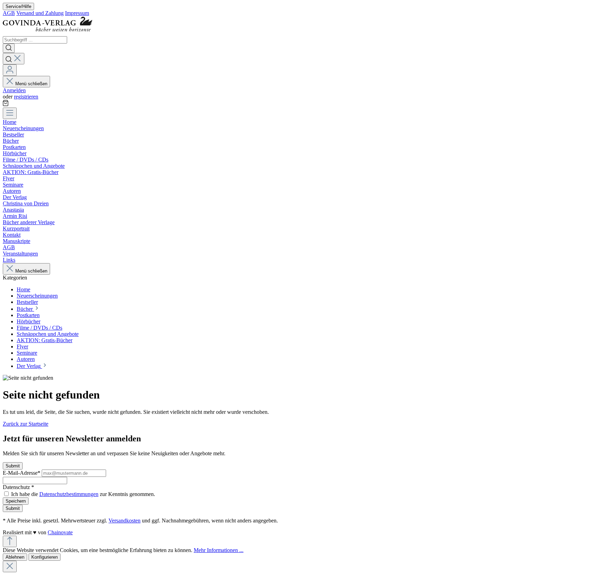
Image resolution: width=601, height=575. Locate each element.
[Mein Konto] (10, 70)
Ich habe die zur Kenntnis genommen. (83, 494)
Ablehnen (15, 557)
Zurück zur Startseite (25, 424)
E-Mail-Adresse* (22, 473)
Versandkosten (125, 520)
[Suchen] (9, 48)
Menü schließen (31, 83)
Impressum (77, 13)
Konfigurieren (44, 557)
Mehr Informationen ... (218, 550)
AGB (9, 13)
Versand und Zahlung (40, 13)
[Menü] (10, 113)
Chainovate (60, 532)
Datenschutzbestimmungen (68, 494)
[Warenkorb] (5, 104)
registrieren (26, 97)
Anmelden (14, 90)
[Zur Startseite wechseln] (50, 33)
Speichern (16, 501)
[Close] (10, 566)
